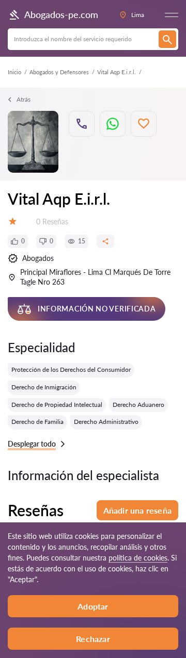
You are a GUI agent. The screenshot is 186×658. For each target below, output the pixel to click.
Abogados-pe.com (61, 14)
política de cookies (138, 557)
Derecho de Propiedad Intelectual (56, 404)
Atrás (23, 99)
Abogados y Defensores (59, 72)
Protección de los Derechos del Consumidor (71, 369)
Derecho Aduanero (138, 404)
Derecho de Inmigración (43, 387)
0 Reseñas (52, 221)
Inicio (14, 72)
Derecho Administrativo (106, 421)
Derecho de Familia (37, 421)
